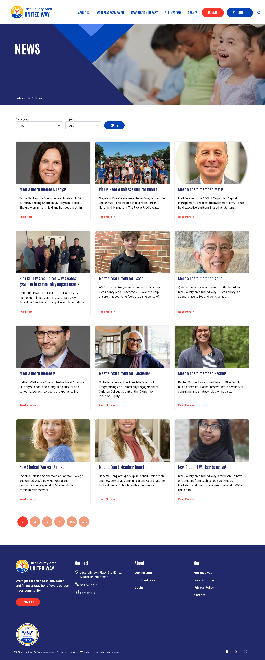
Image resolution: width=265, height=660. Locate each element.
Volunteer (239, 12)
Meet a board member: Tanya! (42, 189)
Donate (212, 12)
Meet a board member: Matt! (200, 189)
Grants (192, 12)
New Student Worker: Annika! (42, 466)
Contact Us (87, 593)
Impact (70, 119)
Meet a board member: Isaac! (121, 278)
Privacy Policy (204, 587)
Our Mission (143, 572)
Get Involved (173, 12)
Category (22, 119)
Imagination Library (144, 12)
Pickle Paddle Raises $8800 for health (128, 189)
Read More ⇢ (27, 217)
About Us (84, 12)
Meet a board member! (37, 373)
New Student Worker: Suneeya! (202, 466)
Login (139, 587)
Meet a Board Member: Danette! (124, 466)
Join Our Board (204, 580)
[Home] (32, 12)
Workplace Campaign (110, 12)
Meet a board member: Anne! (201, 278)
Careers (199, 594)
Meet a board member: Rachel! (202, 373)
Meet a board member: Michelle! (124, 373)
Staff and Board (146, 580)
